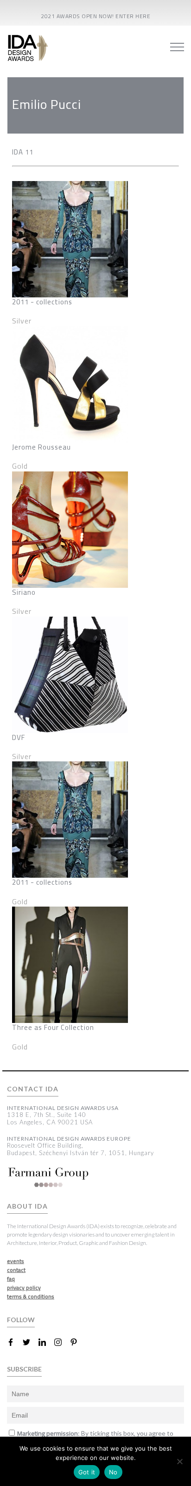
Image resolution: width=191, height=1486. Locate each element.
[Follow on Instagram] (61, 1342)
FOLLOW (21, 1320)
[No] (179, 1461)
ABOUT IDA (27, 1206)
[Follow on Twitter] (30, 1342)
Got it (87, 1472)
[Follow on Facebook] (14, 1342)
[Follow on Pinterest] (77, 1342)
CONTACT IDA (32, 1089)
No (113, 1472)
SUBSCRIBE (24, 1369)
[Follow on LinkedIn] (45, 1342)
